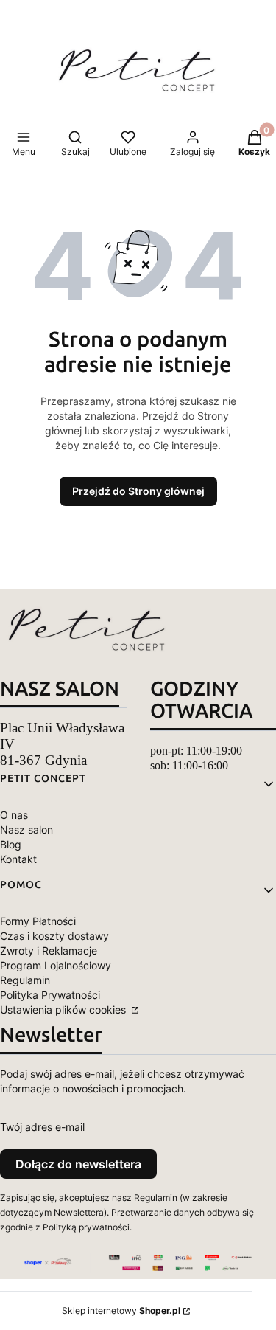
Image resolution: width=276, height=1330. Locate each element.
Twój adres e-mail (42, 1127)
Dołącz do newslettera (78, 1164)
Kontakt (18, 859)
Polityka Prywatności (50, 994)
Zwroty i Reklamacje (48, 950)
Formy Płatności (38, 921)
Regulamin (25, 980)
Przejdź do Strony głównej (138, 491)
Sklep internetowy (121, 1310)
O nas (14, 814)
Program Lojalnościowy (55, 965)
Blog (10, 844)
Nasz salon (26, 829)
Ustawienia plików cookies (64, 1009)
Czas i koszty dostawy (54, 935)
